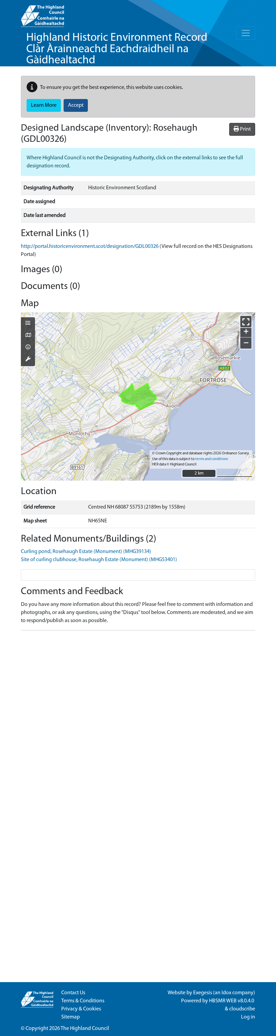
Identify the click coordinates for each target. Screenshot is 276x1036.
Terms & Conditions (82, 1001)
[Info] (28, 348)
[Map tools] (28, 360)
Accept (75, 105)
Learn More (44, 105)
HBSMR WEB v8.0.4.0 (232, 1001)
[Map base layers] (28, 336)
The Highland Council (85, 1028)
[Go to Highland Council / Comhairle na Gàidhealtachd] (42, 13)
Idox (226, 993)
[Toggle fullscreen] (245, 321)
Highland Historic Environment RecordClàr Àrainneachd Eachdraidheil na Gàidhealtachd (116, 49)
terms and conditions (211, 459)
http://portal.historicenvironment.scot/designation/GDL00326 (90, 246)
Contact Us (73, 993)
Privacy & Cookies (81, 1009)
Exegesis (202, 993)
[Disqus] (138, 720)
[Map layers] (28, 324)
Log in (248, 1017)
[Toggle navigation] (245, 33)
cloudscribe (242, 1009)
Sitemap (70, 1017)
